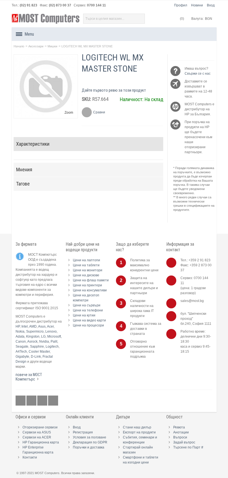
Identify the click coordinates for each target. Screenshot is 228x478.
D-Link (36, 356)
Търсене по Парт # (188, 447)
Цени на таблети (86, 265)
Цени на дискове (86, 275)
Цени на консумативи (90, 290)
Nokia (20, 331)
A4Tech (21, 351)
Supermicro (35, 331)
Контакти (30, 457)
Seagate (22, 346)
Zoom (69, 112)
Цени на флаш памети (91, 280)
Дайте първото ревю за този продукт (114, 90)
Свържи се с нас (197, 73)
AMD (33, 326)
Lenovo (51, 331)
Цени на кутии (84, 315)
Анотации (181, 432)
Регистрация (83, 432)
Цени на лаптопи (86, 260)
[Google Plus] (31, 401)
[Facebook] (21, 401)
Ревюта (179, 427)
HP (18, 326)
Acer (50, 326)
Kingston (32, 336)
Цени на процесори (88, 325)
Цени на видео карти (89, 320)
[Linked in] (42, 401)
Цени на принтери (87, 285)
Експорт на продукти (139, 432)
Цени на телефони (88, 310)
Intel (24, 326)
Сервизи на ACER (37, 437)
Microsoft (54, 336)
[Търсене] (140, 19)
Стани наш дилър (137, 427)
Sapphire (37, 346)
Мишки (52, 46)
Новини (197, 5)
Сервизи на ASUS (37, 432)
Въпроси (180, 437)
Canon (21, 341)
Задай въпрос (184, 442)
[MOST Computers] (46, 19)
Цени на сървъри (86, 305)
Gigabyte (22, 356)
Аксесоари (35, 46)
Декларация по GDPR (90, 442)
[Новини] (53, 401)
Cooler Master (39, 351)
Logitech (52, 346)
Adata (20, 336)
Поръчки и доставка (88, 447)
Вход (211, 5)
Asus (42, 326)
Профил (180, 5)
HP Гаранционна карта (41, 442)
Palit (54, 341)
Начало (19, 46)
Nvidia (44, 341)
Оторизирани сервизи (40, 427)
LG (43, 336)
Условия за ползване (89, 437)
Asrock (32, 341)
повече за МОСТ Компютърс (29, 376)
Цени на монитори (87, 270)
